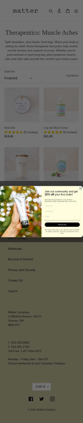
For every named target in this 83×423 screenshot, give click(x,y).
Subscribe (62, 224)
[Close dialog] (80, 188)
